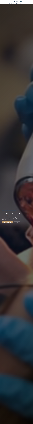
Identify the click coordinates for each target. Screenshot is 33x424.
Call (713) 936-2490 (17, 222)
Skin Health (9, 3)
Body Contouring (12, 3)
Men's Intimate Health (21, 3)
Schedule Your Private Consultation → (7, 222)
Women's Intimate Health (16, 3)
